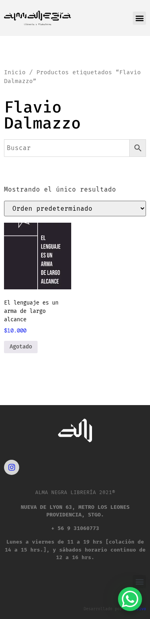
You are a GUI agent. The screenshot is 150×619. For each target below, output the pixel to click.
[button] (139, 18)
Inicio (15, 72)
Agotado (21, 346)
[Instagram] (11, 467)
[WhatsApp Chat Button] (130, 599)
